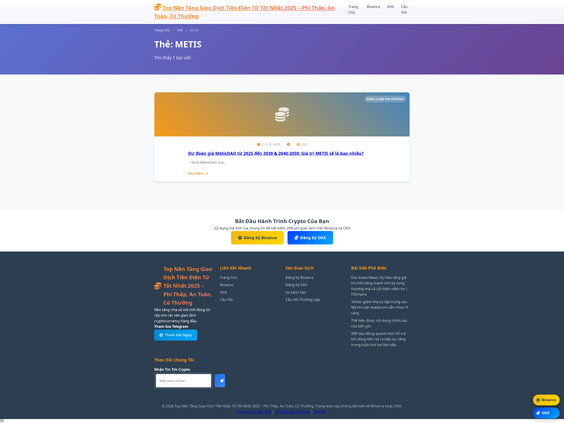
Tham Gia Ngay (178, 334)
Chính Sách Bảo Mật (254, 411)
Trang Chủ (162, 30)
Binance (373, 6)
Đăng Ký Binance (260, 237)
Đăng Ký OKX (313, 237)
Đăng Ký (220, 380)
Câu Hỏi (226, 299)
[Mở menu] (351, 17)
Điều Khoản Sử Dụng (292, 411)
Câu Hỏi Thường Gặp (303, 299)
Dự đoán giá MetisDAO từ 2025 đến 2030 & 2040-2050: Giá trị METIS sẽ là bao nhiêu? (276, 153)
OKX (390, 6)
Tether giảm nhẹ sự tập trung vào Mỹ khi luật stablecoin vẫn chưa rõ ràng (379, 307)
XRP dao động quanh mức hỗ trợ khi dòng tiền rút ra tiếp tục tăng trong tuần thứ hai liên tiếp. (378, 339)
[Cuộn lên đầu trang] (2, 421)
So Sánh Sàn (296, 292)
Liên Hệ (320, 411)
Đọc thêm (195, 173)
